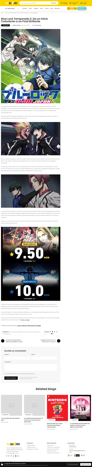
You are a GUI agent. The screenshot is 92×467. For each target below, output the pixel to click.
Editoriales (57, 8)
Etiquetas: (6, 332)
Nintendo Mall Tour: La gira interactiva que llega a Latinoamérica (54, 425)
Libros (30, 8)
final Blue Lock (36, 332)
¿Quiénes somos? (31, 447)
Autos (41, 8)
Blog (51, 8)
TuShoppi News (5, 25)
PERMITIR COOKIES (85, 464)
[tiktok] (13, 456)
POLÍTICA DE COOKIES (73, 464)
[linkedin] (18, 456)
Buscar (54, 3)
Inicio (2, 12)
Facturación (50, 445)
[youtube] (15, 456)
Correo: (77, 450)
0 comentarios (37, 25)
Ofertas (47, 8)
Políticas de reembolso (53, 453)
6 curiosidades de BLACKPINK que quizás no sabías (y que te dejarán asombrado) (80, 425)
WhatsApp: (72, 446)
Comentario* (7, 362)
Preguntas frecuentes (32, 449)
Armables (24, 8)
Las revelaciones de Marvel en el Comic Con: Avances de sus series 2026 (33, 420)
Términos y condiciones (53, 447)
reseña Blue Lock (7, 334)
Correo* (33, 354)
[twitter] (52, 331)
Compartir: (46, 333)
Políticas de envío (51, 451)
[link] (11, 405)
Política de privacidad (52, 449)
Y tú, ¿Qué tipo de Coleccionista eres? (10, 419)
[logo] (11, 3)
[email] (51, 333)
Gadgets (36, 8)
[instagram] (8, 456)
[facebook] (50, 331)
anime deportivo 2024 (15, 332)
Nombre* (6, 354)
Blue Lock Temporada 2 (27, 332)
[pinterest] (54, 331)
